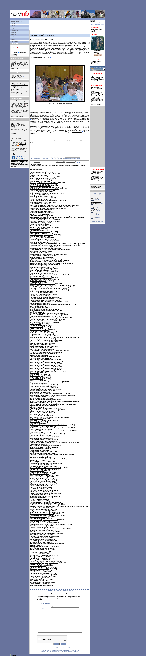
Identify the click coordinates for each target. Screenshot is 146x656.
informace (14, 30)
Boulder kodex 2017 (36, 303)
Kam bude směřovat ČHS (37, 508)
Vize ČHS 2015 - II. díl (36, 379)
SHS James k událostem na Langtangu (42, 177)
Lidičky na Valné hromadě (38, 349)
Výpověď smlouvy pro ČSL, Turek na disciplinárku (45, 290)
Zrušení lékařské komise (37, 257)
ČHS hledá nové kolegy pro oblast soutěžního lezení (46, 275)
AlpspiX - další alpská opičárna (39, 483)
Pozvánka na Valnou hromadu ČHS (41, 241)
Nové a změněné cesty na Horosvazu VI (42, 364)
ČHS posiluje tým (35, 383)
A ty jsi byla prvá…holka (37, 491)
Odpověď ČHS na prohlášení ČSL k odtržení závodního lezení (49, 304)
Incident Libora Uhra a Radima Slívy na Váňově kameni (47, 524)
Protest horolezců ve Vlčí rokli (39, 386)
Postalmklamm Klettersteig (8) (95, 177)
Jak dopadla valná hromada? (39, 582)
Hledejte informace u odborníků (40, 573)
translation (14, 41)
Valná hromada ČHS (36, 181)
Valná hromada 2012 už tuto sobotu (41, 439)
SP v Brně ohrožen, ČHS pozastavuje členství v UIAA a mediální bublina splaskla (55, 506)
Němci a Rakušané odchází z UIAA (40, 546)
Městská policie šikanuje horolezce (41, 436)
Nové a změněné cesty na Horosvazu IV (42, 367)
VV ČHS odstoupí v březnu (38, 396)
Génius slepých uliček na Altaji (39, 569)
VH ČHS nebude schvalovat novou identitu (43, 193)
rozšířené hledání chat (97, 24)
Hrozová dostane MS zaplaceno (39, 509)
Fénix (22, 67)
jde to (96, 78)
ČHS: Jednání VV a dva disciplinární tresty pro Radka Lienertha (49, 431)
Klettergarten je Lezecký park (39, 481)
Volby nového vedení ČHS (38, 218)
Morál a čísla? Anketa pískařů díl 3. (41, 322)
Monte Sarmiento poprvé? (38, 478)
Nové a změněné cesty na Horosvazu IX (42, 359)
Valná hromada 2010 (36, 494)
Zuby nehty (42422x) (96, 96)
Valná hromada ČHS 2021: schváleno (41, 220)
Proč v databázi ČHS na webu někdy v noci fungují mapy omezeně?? (51, 245)
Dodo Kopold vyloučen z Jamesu (40, 388)
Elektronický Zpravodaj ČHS (38, 462)
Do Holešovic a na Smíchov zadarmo (41, 514)
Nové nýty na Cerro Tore (37, 487)
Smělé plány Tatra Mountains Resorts (41, 389)
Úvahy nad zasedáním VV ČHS (39, 511)
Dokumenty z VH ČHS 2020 (38, 238)
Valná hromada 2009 (36, 521)
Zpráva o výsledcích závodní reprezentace (43, 340)
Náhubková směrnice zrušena (39, 390)
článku (100, 195)
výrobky (14, 32)
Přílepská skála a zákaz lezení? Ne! (41, 451)
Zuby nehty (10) (95, 173)
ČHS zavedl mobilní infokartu (39, 198)
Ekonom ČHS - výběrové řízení (39, 294)
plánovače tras (15, 86)
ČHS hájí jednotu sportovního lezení (41, 309)
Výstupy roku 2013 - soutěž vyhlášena (41, 408)
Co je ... (13, 94)
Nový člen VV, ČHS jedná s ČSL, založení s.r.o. (44, 288)
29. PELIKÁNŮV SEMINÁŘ (38, 281)
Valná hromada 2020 (36, 236)
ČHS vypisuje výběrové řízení (39, 339)
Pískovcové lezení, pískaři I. (38, 334)
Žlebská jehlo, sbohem (37, 402)
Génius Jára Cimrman (37, 552)
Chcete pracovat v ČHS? (37, 347)
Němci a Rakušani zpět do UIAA (40, 405)
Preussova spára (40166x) (95, 102)
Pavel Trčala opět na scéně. (38, 477)
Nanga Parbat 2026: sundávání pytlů (19, 104)
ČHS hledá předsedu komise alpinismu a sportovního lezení (48, 425)
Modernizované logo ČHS (38, 171)
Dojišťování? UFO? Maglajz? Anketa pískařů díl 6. (45, 315)
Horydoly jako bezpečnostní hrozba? (41, 264)
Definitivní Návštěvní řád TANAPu (40, 186)
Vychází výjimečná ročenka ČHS (40, 336)
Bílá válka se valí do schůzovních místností (43, 543)
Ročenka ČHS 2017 (36, 295)
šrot (26, 67)
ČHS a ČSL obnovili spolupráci (39, 255)
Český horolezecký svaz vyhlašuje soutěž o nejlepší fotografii (49, 428)
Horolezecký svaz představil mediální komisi (44, 515)
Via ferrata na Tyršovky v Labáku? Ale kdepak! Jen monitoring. (49, 454)
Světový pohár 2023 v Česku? (39, 202)
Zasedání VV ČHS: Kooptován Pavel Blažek (43, 261)
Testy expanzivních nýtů (37, 251)
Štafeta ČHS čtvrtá (35, 214)
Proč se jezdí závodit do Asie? (39, 190)
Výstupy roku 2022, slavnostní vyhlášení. (42, 187)
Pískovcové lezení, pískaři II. (39, 330)
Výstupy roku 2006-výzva (37, 579)
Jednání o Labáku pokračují (38, 484)
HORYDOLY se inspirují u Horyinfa (40, 490)
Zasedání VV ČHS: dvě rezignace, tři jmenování (44, 254)
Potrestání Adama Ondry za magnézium (42, 561)
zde (49, 57)
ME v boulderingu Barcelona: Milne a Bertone (17, 109)
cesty (13, 25)
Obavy (32, 545)
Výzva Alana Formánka (37, 564)
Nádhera (18, 67)
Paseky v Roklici (35, 422)
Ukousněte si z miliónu (37, 435)
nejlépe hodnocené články (17, 116)
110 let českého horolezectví (38, 548)
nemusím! (97, 76)
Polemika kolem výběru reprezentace (41, 300)
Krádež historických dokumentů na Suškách (43, 434)
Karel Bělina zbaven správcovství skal (41, 235)
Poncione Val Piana (15, 77)
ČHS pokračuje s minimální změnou (41, 174)
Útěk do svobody (35, 229)
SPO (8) (99, 175)
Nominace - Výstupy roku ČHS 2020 (41, 227)
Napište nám (75, 165)
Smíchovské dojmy (36, 578)
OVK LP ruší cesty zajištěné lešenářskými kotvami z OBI (47, 249)
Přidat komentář (71, 162)
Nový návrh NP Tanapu (37, 180)
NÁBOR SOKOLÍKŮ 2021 (37, 223)
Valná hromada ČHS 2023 (38, 192)
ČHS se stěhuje (34, 175)
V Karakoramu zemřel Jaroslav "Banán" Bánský (18, 102)
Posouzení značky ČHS (37, 226)
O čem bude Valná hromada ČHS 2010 (41, 496)
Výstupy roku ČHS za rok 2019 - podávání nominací (46, 260)
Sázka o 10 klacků (35, 328)
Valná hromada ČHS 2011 (37, 465)
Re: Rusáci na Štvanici (22, 64)
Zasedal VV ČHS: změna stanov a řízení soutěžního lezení (48, 263)
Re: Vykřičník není (96, 79)
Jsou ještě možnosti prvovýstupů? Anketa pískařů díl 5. (47, 318)
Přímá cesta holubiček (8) (97, 178)
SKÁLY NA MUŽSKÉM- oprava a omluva (42, 284)
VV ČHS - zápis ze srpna (37, 233)
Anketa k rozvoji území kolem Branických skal (44, 200)
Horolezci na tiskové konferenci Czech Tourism (44, 459)
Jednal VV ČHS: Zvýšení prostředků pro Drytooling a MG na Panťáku (51, 401)
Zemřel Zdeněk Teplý (16, 105)
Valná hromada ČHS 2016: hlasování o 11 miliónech (46, 350)
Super (92, 76)
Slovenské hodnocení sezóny (39, 576)
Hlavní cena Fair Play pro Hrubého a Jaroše (43, 520)
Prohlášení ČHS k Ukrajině (38, 212)
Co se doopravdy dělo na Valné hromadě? (43, 463)
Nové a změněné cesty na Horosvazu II (42, 370)
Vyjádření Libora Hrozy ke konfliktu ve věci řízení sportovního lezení (51, 442)
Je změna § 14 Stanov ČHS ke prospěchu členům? (45, 468)
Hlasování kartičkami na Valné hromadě (42, 298)
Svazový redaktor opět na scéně (40, 441)
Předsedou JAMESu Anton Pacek (40, 272)
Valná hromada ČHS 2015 (38, 374)
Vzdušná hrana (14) (97, 172)
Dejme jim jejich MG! (36, 557)
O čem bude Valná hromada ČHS (40, 239)
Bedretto (20, 76)
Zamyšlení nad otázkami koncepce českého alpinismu (46, 393)
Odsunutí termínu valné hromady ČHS (42, 248)
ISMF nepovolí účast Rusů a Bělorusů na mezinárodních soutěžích (50, 205)
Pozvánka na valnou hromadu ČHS (41, 297)
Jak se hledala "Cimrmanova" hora (40, 555)
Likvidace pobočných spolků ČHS (40, 269)
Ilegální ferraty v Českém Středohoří (41, 221)
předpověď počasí (16, 83)
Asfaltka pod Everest (36, 560)
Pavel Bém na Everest (37, 572)
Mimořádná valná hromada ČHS (40, 530)
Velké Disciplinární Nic (37, 518)
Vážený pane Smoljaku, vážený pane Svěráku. (44, 563)
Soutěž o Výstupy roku (37, 485)
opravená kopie (77, 132)
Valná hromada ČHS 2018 (38, 293)
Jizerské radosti (98, 80)
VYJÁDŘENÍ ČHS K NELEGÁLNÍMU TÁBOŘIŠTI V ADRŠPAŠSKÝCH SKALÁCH (54, 244)
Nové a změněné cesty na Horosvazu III (42, 368)
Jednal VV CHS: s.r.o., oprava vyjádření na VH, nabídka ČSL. (48, 285)
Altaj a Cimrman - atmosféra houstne (41, 531)
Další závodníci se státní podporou (41, 279)
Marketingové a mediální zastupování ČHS (43, 512)
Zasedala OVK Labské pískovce (39, 472)
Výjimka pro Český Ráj (37, 542)
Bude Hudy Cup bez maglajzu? (39, 480)
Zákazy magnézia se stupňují (39, 517)
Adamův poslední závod (37, 172)
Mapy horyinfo (15, 89)
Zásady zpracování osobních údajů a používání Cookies (19, 164)
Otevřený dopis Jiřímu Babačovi (40, 540)
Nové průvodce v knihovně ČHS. (40, 420)
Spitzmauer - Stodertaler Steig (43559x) (97, 95)
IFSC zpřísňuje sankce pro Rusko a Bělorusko (44, 208)
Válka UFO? (34, 407)
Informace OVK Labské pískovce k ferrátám (43, 469)
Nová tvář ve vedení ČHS (37, 534)
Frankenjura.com (35, 414)
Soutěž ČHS (33, 312)
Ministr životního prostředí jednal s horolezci (44, 505)
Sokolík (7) (94, 179)
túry (12, 28)
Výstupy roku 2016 (35, 324)
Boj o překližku (34, 306)
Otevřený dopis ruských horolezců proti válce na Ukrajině (47, 206)
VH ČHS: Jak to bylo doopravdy (39, 291)
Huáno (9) (93, 175)
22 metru (98, 77)
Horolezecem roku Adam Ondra (39, 426)
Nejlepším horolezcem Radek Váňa (41, 536)
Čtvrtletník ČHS (34, 373)
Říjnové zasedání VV (36, 230)
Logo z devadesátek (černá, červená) (96, 202)
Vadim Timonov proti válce (38, 209)
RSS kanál (22, 144)
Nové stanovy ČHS (35, 554)
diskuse (13, 37)
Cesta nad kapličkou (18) (97, 171)
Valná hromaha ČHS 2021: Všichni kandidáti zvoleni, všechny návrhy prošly (53, 217)
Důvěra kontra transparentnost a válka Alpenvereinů (46, 382)
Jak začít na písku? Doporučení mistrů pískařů (44, 313)
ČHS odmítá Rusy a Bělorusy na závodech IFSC (44, 189)
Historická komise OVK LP (38, 411)
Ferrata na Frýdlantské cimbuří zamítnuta (42, 352)
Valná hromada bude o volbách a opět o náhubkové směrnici (49, 395)
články (13, 23)
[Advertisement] (58, 4)
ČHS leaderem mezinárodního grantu (41, 356)
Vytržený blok (14, 68)
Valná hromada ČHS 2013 (38, 416)
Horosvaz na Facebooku (37, 448)
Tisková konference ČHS (37, 497)
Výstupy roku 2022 (35, 195)
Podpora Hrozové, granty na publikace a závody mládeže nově (49, 404)
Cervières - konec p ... (16, 75)
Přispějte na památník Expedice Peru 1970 (43, 503)
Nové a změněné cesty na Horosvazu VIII (42, 361)
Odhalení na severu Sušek (38, 258)
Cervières (13, 76)
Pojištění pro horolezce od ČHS (40, 353)
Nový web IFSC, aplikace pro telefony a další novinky (46, 417)
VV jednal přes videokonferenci (39, 246)
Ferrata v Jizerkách (36, 499)
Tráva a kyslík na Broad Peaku (39, 178)
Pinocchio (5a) (95, 63)
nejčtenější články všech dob (18, 115)
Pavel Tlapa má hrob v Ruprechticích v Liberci (16, 61)
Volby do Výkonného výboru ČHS (40, 447)
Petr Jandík (37, 162)
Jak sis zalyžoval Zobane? (38, 398)
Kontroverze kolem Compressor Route (42, 445)
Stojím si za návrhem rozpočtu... (40, 567)
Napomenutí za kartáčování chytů (40, 341)
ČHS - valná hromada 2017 (38, 333)
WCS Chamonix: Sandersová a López (19, 112)
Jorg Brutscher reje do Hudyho (39, 474)
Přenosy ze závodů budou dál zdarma (41, 321)
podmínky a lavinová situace (19, 85)
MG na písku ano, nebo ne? (38, 539)
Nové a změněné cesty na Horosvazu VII (42, 362)
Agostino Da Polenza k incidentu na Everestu (44, 410)
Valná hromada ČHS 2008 (38, 537)
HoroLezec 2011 (35, 444)
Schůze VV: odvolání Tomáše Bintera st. (42, 266)
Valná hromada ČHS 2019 (38, 273)
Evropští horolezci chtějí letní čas (40, 278)
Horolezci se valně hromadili (39, 527)
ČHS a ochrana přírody (37, 488)
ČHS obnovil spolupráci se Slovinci (41, 316)
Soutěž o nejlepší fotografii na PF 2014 (42, 399)
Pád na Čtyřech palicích (20, 106)
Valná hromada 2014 (36, 392)
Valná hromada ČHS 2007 (38, 566)
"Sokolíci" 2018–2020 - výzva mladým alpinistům (45, 301)
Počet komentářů (60, 162)
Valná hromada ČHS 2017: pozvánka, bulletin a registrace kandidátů (51, 337)
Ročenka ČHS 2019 (36, 252)
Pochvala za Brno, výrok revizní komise (42, 502)
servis (13, 39)
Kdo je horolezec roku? (37, 358)
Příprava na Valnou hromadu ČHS (40, 575)
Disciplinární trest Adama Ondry (40, 551)
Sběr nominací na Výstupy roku (40, 184)
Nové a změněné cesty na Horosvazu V (42, 365)
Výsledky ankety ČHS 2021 (38, 215)
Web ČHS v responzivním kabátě (40, 346)
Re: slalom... (94, 82)
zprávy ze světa (16, 21)
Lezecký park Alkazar (36, 432)
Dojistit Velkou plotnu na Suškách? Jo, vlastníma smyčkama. (49, 287)
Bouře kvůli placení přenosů (38, 325)
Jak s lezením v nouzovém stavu (40, 232)
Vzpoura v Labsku (35, 500)
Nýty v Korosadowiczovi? (38, 344)
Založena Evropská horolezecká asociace (42, 310)
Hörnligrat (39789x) (96, 104)
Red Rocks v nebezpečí (37, 457)
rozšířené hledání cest (97, 23)
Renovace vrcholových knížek (39, 413)
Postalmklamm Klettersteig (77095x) (96, 88)
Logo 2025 (93, 217)
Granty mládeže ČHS (36, 583)
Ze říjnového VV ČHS (36, 199)
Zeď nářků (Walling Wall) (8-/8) (96, 62)
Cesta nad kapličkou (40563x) (97, 100)
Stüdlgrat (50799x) (96, 93)
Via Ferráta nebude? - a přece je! (40, 385)
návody (13, 34)
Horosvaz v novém (36, 450)
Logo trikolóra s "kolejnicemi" (94, 206)
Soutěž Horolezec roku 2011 (38, 453)
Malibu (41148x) (95, 99)
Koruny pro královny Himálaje (39, 456)
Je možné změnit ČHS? (37, 307)
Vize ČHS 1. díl (34, 380)
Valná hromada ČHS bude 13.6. (39, 242)
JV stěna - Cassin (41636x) (97, 97)
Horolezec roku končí (36, 327)
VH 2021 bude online (36, 224)
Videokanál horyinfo (16, 88)
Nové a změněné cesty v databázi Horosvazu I (44, 371)
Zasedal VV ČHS (35, 355)
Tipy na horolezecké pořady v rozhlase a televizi (19, 91)
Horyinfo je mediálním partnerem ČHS (42, 493)
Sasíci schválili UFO (36, 419)
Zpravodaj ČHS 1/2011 (37, 471)
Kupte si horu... (35, 460)
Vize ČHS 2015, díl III (36, 377)
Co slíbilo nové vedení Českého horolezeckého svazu (46, 529)
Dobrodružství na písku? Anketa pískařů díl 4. (44, 319)
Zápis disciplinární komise (38, 267)
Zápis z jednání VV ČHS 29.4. (39, 270)
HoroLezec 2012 (35, 423)
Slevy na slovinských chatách (39, 343)
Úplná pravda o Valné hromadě (39, 331)
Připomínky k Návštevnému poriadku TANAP (44, 183)
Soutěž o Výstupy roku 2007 (38, 549)
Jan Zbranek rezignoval (37, 276)
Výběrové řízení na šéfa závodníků (40, 475)
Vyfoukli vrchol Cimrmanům (38, 558)
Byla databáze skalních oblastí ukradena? (43, 533)
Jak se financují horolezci (38, 526)
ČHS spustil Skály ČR (36, 376)
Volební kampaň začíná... (38, 570)
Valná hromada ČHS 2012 (38, 438)
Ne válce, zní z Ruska (36, 211)
